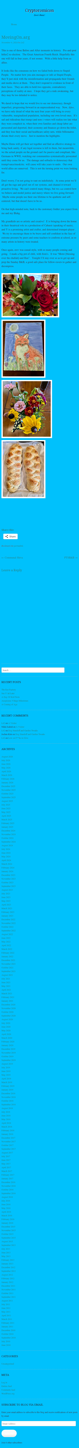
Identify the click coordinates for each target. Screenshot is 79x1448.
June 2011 (5, 1307)
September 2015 (8, 1237)
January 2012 (7, 1282)
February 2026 (7, 778)
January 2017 (7, 1178)
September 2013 (8, 1245)
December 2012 (8, 1267)
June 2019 (5, 1071)
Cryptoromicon (39, 10)
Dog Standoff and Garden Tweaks (23, 730)
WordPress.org (8, 1393)
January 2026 (7, 782)
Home (14, 24)
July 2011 (5, 1304)
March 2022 (6, 948)
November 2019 (8, 1052)
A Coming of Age (9, 704)
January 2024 (7, 871)
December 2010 (8, 1330)
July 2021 (5, 978)
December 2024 (8, 830)
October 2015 (7, 1233)
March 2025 (6, 819)
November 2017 (8, 1141)
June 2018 (5, 1115)
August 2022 (7, 934)
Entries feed (6, 1386)
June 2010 (5, 1344)
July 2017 (5, 1156)
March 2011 (6, 1319)
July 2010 (5, 1341)
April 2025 (6, 815)
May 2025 (5, 812)
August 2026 (7, 756)
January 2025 (7, 826)
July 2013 (5, 1248)
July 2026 (5, 760)
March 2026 (6, 775)
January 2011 (7, 1326)
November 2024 (8, 834)
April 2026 (6, 771)
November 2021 (8, 963)
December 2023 (8, 874)
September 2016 (8, 1193)
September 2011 (8, 1296)
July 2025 (5, 804)
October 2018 (7, 1100)
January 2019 (7, 1089)
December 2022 (8, 919)
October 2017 (7, 1145)
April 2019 (6, 1078)
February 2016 (7, 1219)
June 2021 (5, 982)
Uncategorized (7, 1363)
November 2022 (8, 923)
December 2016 (8, 1182)
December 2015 (8, 1226)
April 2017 (6, 1167)
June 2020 (5, 1026)
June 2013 (5, 1252)
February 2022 (7, 952)
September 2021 (8, 971)
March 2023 (6, 908)
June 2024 (5, 852)
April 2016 (6, 1211)
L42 (22, 42)
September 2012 (8, 1270)
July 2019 (5, 1067)
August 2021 (7, 974)
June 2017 (5, 1159)
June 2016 (5, 1204)
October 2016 (7, 1189)
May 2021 (5, 985)
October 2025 (7, 793)
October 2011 (7, 1293)
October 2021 (7, 967)
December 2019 (8, 1048)
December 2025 (8, 786)
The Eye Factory (8, 689)
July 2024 (5, 849)
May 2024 (5, 856)
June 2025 (5, 808)
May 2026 (5, 767)
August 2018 (7, 1108)
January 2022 (7, 956)
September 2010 (8, 1337)
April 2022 (6, 945)
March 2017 (6, 1171)
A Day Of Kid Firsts (10, 696)
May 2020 (5, 1030)
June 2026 (5, 763)
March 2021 (6, 993)
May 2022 (5, 941)
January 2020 (7, 1045)
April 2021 (6, 989)
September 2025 (8, 797)
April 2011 (6, 1315)
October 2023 (7, 882)
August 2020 (7, 1019)
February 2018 (7, 1130)
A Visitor (12, 723)
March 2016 (6, 1215)
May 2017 (5, 1163)
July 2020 (5, 1022)
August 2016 (7, 1196)
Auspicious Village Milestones (14, 700)
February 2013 (7, 1259)
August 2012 (7, 1274)
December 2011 (8, 1285)
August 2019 (7, 1063)
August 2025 (7, 800)
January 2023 (7, 915)
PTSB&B (71, 557)
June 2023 (5, 897)
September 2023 (8, 886)
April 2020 (6, 1034)
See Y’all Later (8, 693)
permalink (18, 545)
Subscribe (9, 1433)
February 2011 (7, 1322)
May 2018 (5, 1119)
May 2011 (5, 1311)
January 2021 (7, 1000)
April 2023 (6, 904)
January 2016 (7, 1222)
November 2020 (8, 1008)
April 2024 (6, 860)
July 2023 (5, 893)
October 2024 (7, 837)
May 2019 (5, 1074)
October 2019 (7, 1056)
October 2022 (7, 926)
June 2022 (5, 937)
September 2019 (8, 1059)
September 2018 (8, 1104)
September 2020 (8, 1015)
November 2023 (8, 878)
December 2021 (8, 960)
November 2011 (8, 1289)
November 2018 (8, 1096)
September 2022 (8, 930)
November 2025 (8, 789)
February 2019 (7, 1085)
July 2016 (5, 1200)
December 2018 (8, 1093)
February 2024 (7, 867)
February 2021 (7, 997)
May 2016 (5, 1208)
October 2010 (7, 1333)
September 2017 (8, 1148)
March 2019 (6, 1082)
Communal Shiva (12, 557)
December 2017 (8, 1137)
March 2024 (6, 863)
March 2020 (6, 1037)
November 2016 (8, 1185)
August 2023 (7, 889)
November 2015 (8, 1230)
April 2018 (6, 1122)
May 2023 (5, 900)
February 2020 (7, 1041)
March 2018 (6, 1126)
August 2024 (7, 845)
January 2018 (7, 1133)
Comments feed (8, 1389)
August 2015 (7, 1241)
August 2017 (7, 1152)
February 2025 (7, 823)
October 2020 (7, 1011)
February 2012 (7, 1278)
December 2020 (8, 1004)
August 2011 (7, 1300)
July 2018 (5, 1111)
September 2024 (8, 841)
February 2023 (7, 911)
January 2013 (7, 1263)
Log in (4, 1382)
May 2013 (5, 1256)
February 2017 (7, 1174)
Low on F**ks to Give (18, 737)
